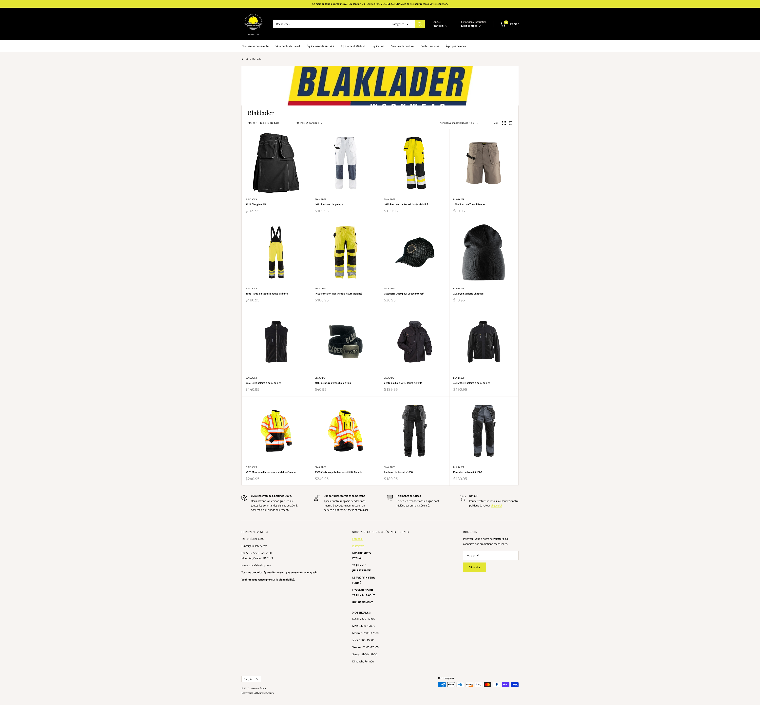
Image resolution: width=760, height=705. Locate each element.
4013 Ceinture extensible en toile (333, 383)
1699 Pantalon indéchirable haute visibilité (338, 293)
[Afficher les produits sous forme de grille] (504, 123)
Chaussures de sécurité (255, 46)
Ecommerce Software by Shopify (257, 693)
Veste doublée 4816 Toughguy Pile (403, 383)
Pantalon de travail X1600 (398, 472)
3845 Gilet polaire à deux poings (263, 383)
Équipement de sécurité (320, 46)
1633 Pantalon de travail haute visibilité (406, 204)
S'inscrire (474, 567)
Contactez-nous (430, 46)
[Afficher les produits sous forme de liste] (510, 123)
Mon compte (469, 25)
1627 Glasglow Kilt (256, 204)
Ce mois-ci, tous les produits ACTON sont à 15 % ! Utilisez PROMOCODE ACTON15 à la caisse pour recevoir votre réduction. (380, 4)
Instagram (358, 546)
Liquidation (377, 46)
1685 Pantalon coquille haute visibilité (267, 293)
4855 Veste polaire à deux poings (471, 383)
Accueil (244, 59)
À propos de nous (456, 46)
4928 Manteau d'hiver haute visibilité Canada (271, 472)
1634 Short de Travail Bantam (469, 204)
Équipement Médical (353, 46)
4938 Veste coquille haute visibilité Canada (338, 472)
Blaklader (251, 199)
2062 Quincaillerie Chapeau (468, 293)
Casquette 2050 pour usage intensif (404, 293)
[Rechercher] (420, 24)
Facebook (357, 539)
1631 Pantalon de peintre (329, 204)
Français (248, 679)
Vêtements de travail (288, 46)
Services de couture (402, 46)
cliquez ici (496, 505)
